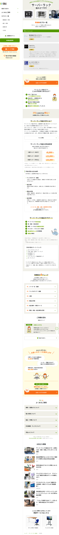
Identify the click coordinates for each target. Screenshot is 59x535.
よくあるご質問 (6, 12)
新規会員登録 (9, 40)
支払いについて (30, 432)
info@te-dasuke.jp (13, 51)
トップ (25, 533)
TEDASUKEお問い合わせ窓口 (35, 438)
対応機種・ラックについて (33, 426)
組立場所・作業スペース (35, 305)
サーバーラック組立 (33, 533)
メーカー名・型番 (34, 286)
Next (56, 328)
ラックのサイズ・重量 (35, 291)
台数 (30, 296)
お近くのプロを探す (41, 83)
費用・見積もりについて (32, 407)
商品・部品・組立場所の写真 (36, 310)
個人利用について (31, 414)
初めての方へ (5, 8)
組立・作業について (31, 420)
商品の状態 (32, 301)
